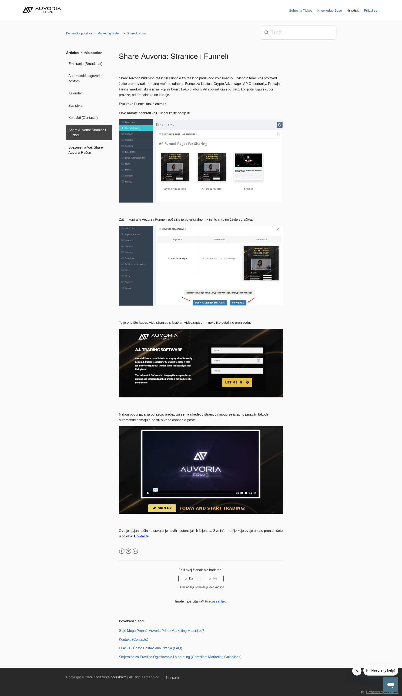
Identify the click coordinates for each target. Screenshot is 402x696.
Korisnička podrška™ (110, 677)
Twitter (128, 551)
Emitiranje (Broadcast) (85, 64)
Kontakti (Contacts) (83, 118)
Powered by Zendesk (382, 692)
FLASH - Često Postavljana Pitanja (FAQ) (150, 648)
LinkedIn (135, 551)
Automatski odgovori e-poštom (86, 78)
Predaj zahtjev (216, 601)
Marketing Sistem (109, 33)
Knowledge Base (329, 10)
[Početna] (43, 14)
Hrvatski (353, 10)
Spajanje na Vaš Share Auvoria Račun (85, 150)
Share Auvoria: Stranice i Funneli (87, 132)
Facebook (122, 551)
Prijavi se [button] (370, 10)
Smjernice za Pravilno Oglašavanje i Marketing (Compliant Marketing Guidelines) (180, 657)
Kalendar (75, 93)
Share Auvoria (136, 33)
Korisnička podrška (79, 33)
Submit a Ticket (300, 10)
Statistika (75, 105)
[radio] (188, 578)
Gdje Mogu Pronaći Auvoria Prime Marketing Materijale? (161, 631)
